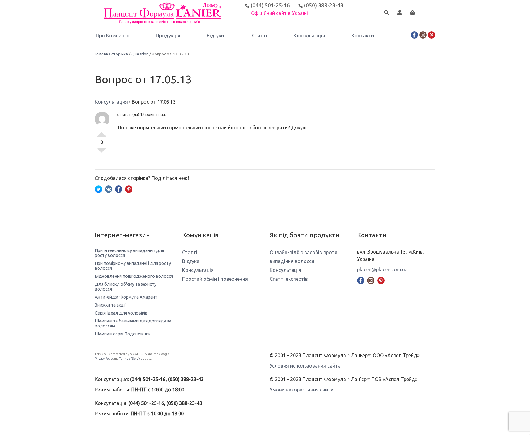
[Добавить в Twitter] (98, 188)
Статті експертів (289, 279)
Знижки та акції (110, 305)
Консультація (309, 35)
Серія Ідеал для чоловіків (121, 313)
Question (139, 54)
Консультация (111, 102)
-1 (101, 153)
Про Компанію (112, 35)
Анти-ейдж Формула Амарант (126, 297)
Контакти (362, 35)
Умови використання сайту (301, 389)
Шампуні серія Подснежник (123, 333)
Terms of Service (130, 358)
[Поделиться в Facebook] (118, 188)
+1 (101, 132)
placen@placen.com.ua (382, 269)
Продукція (168, 35)
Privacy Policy (104, 358)
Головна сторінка (111, 54)
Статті (259, 35)
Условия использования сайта (305, 365)
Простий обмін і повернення (215, 279)
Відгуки (215, 35)
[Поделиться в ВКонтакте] (108, 188)
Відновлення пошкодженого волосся (134, 276)
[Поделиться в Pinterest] (128, 188)
